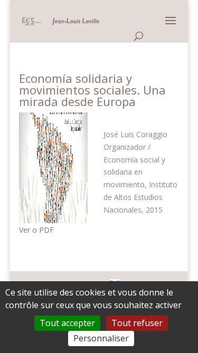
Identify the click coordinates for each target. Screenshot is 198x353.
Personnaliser (101, 338)
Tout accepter (67, 323)
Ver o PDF (36, 230)
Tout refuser (137, 323)
